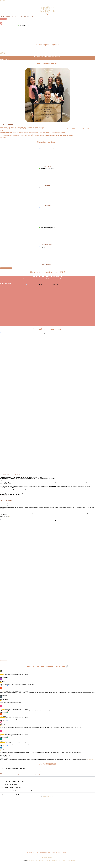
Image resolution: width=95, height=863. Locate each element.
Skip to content (3, 0)
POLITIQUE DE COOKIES (48, 860)
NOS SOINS (29, 852)
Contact (33, 16)
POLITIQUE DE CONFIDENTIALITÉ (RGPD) (38, 860)
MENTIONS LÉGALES (30, 860)
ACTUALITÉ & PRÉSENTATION (40, 852)
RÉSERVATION (51, 852)
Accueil (2, 16)
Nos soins (20, 16)
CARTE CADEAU (58, 852)
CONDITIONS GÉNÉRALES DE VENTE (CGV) (57, 860)
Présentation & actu (11, 16)
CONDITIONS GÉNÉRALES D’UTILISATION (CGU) (69, 860)
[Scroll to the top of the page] (0, 862)
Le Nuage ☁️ (26, 16)
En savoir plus (90, 759)
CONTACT (65, 852)
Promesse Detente (3, 2)
